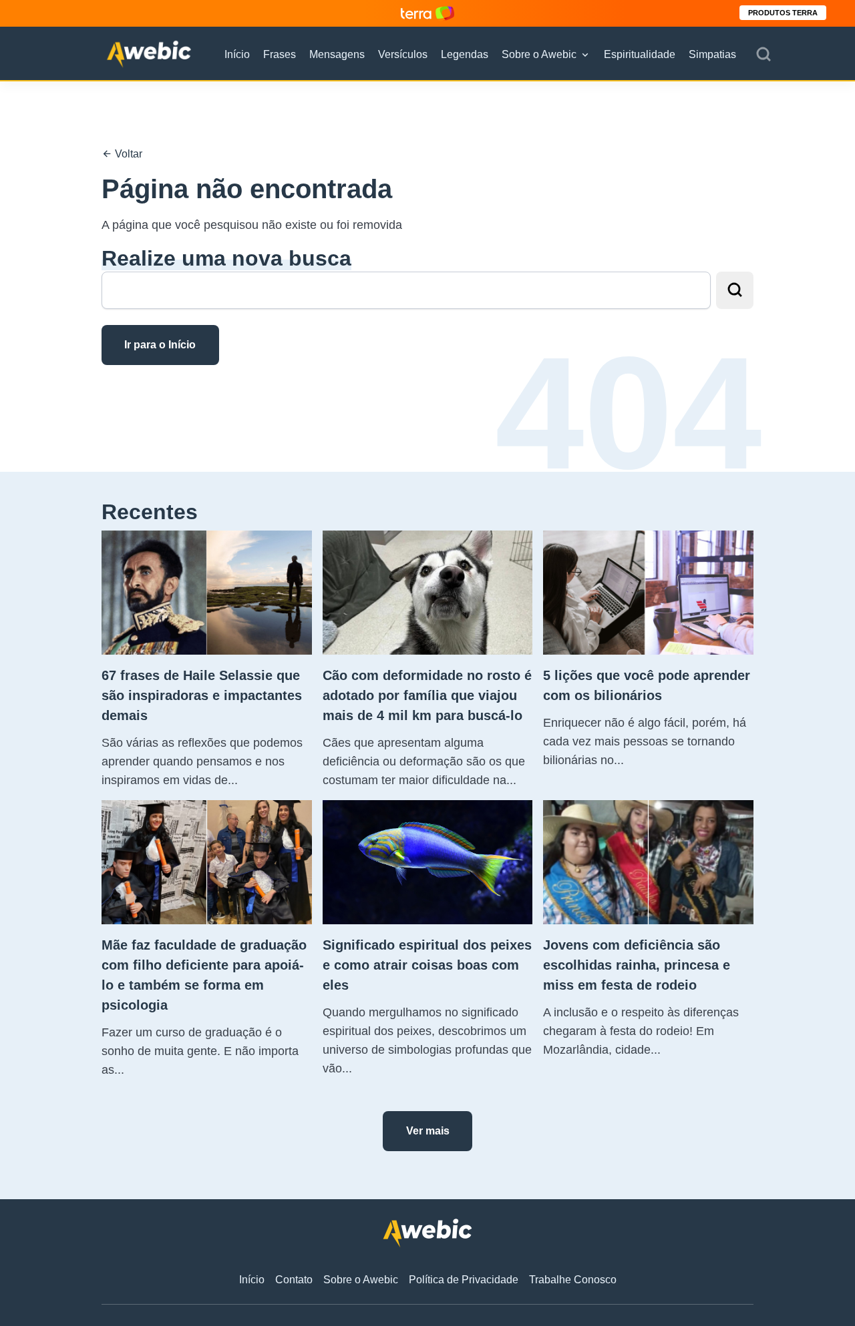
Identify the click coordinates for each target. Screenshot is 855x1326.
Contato (294, 1279)
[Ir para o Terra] (427, 13)
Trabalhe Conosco (573, 1279)
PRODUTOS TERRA (783, 13)
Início (237, 54)
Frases (279, 54)
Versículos (403, 54)
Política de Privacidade (463, 1279)
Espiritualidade (639, 54)
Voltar (127, 153)
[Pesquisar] (763, 54)
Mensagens (337, 54)
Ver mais (428, 1130)
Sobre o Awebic (539, 54)
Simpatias (712, 54)
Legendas (464, 54)
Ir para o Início (160, 344)
